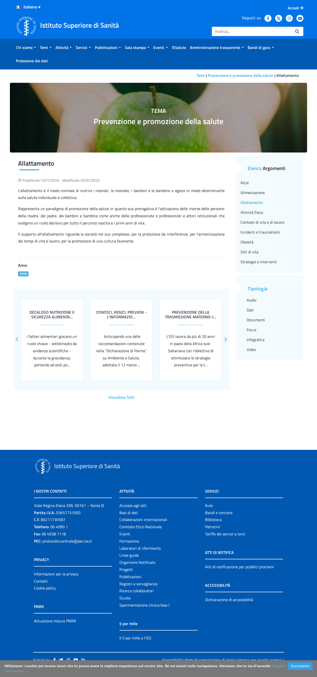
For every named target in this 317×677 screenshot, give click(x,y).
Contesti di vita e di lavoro (262, 222)
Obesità (246, 242)
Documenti (256, 320)
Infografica (255, 340)
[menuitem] (26, 47)
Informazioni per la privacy (56, 574)
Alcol (244, 183)
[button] (16, 339)
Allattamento (251, 202)
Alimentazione (252, 193)
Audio (251, 300)
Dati (250, 310)
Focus (251, 330)
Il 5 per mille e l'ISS (135, 638)
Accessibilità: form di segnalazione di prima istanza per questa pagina (221, 660)
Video (251, 349)
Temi (201, 75)
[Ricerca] (297, 31)
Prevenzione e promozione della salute (240, 75)
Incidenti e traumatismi (260, 232)
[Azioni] (18, 7)
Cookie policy (45, 588)
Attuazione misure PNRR (55, 621)
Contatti (41, 581)
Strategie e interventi (258, 262)
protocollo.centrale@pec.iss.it (67, 541)
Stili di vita (249, 252)
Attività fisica (251, 212)
